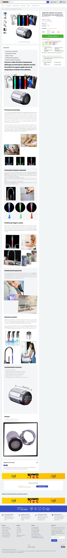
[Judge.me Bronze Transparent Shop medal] (43, 508)
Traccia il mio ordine (16, 5)
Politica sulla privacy (5, 527)
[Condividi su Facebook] (57, 16)
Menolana (45, 16)
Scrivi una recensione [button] (42, 486)
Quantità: (43, 31)
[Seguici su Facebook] (28, 547)
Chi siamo (28, 5)
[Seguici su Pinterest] (30, 547)
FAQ (17, 533)
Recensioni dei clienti (35, 5)
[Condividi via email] (63, 16)
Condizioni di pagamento (6, 535)
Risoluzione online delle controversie (21, 536)
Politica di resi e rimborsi (6, 533)
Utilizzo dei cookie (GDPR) (6, 528)
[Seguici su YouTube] (32, 547)
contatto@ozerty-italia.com (39, 537)
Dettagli (50, 58)
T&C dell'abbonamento (6, 536)
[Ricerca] (48, 2)
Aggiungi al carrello (53, 36)
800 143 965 (23, 5)
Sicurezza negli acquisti (47, 60)
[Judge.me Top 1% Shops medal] (47, 508)
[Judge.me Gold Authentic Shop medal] (39, 508)
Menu (3, 5)
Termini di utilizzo (5, 530)
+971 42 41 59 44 (53, 550)
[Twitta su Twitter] (61, 16)
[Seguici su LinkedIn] (34, 547)
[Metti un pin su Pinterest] (59, 16)
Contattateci (9, 5)
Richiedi (54, 540)
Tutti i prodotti (19, 530)
